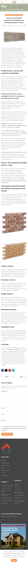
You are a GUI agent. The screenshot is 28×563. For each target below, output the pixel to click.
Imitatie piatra (4, 503)
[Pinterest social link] (9, 370)
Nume (3, 408)
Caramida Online (9, 25)
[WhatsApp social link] (13, 370)
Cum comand (18, 486)
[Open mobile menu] (1, 1)
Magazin (17, 484)
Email (3, 414)
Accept (14, 560)
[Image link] (13, 448)
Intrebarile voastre (5, 470)
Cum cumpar (18, 489)
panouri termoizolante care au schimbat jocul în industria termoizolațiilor (14, 180)
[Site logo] (14, 1)
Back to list (14, 376)
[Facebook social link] (2, 370)
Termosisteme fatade (6, 500)
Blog (2, 468)
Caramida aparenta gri (6, 488)
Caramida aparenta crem (7, 498)
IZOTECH (3, 123)
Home (2, 9)
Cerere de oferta (5, 475)
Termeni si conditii (5, 465)
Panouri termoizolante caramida (14, 9)
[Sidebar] (2, 170)
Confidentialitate (5, 463)
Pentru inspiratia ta (19, 495)
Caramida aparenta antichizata (5, 495)
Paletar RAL (17, 497)
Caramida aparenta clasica (5, 491)
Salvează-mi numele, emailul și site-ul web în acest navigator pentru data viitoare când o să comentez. (13, 428)
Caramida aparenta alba (7, 485)
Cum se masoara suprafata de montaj (20, 492)
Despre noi (3, 460)
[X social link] (6, 370)
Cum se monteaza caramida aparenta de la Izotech (21, 501)
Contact (3, 473)
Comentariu (4, 391)
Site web (3, 420)
